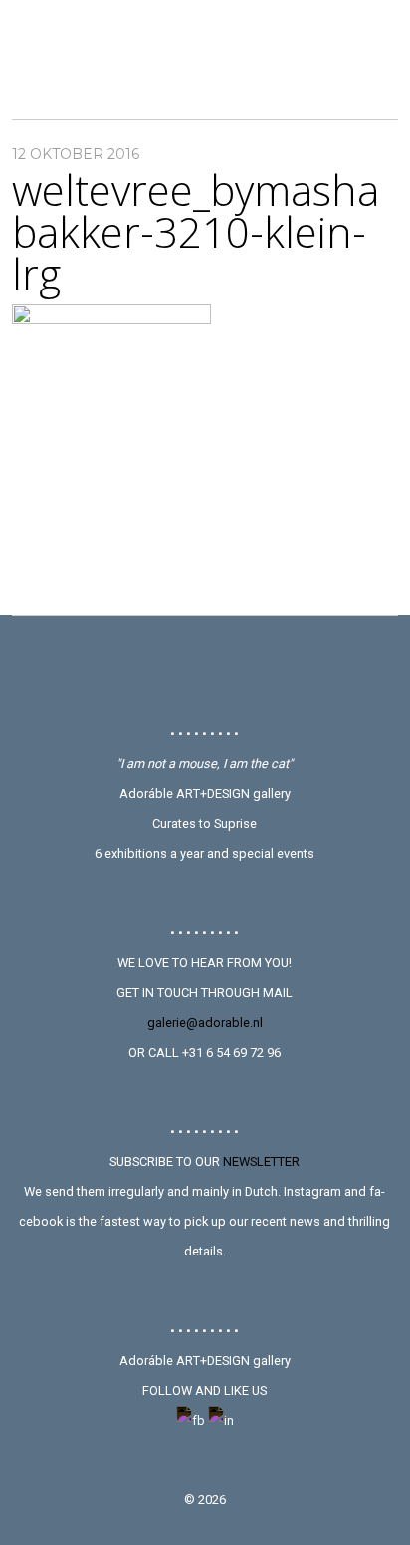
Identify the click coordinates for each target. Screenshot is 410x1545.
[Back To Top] (204, 669)
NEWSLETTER (261, 1161)
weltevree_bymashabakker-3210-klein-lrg (195, 231)
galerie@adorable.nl (205, 1022)
